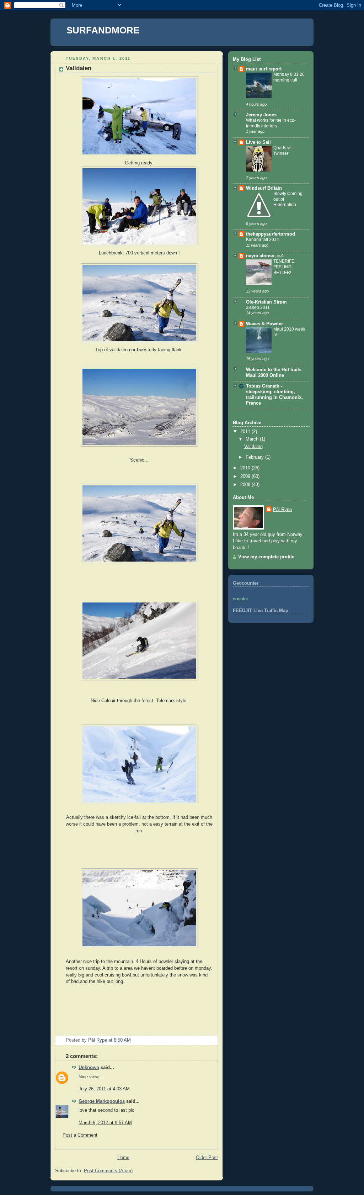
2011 (246, 431)
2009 (246, 476)
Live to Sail (258, 142)
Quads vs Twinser (282, 150)
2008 (246, 484)
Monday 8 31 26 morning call (289, 77)
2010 (246, 467)
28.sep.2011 (258, 307)
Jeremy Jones (261, 114)
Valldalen (253, 446)
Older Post (207, 1157)
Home (123, 1157)
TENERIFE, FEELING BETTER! (284, 267)
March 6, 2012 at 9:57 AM (105, 1122)
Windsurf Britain (264, 188)
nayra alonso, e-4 (265, 255)
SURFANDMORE (102, 30)
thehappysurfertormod (270, 234)
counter (240, 598)
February (255, 457)
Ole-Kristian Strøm (266, 302)
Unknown (89, 1067)
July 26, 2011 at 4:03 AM (104, 1088)
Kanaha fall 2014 (262, 239)
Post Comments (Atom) (108, 1170)
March (253, 439)
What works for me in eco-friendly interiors (271, 123)
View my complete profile (266, 556)
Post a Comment (80, 1135)
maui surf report (264, 69)
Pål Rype (282, 509)
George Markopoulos (102, 1101)
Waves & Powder (264, 323)
